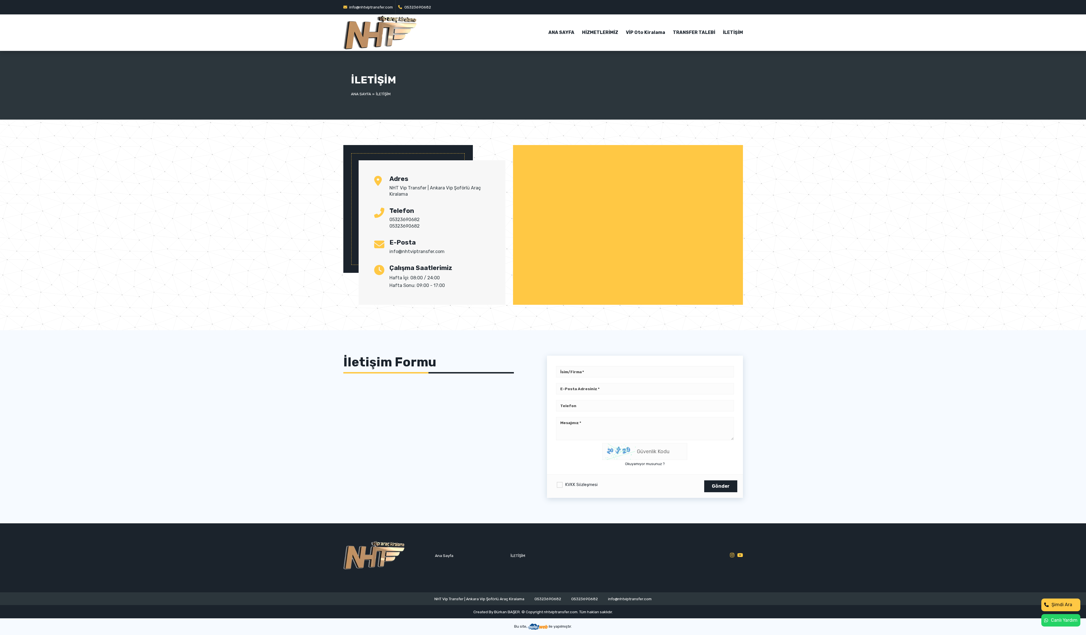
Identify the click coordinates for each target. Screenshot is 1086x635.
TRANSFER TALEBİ (694, 32)
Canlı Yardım (1064, 620)
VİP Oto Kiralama (645, 32)
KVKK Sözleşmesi (581, 484)
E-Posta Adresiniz (578, 388)
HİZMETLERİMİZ (600, 32)
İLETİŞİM (733, 32)
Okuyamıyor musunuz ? (645, 464)
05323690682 (417, 7)
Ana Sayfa (361, 94)
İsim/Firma (571, 372)
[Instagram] (732, 555)
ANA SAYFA (561, 32)
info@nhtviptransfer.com (370, 7)
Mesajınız (569, 422)
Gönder (721, 486)
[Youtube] (740, 555)
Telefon (568, 405)
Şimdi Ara (1061, 604)
